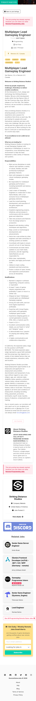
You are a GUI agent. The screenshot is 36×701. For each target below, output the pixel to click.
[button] (33, 2)
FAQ (18, 685)
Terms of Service (18, 692)
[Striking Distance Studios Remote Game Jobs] (18, 485)
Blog (18, 689)
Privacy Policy (18, 695)
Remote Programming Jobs (15, 24)
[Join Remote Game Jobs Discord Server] (18, 531)
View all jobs (16, 517)
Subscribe (18, 652)
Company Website (19, 503)
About (18, 682)
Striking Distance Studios (18, 497)
